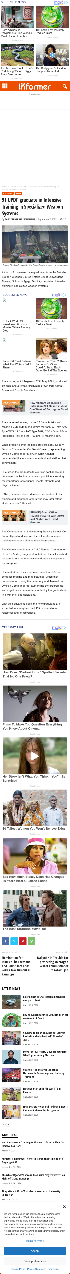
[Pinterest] (23, 941)
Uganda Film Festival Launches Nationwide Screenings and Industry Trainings (43, 1073)
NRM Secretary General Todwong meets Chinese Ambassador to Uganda (45, 1108)
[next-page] (8, 1125)
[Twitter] (14, 941)
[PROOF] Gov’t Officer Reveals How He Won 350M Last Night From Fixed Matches (46, 517)
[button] (64, 1207)
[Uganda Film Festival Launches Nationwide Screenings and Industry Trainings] (11, 1075)
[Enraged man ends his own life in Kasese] (11, 1094)
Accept (35, 1250)
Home (4, 186)
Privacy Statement (36, 1269)
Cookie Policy (18, 1269)
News (18, 193)
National (14, 186)
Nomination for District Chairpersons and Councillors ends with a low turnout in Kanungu (16, 966)
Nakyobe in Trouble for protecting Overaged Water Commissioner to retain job (52, 964)
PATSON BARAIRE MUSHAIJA (20, 219)
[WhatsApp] (31, 941)
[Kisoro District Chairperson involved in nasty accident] (11, 1002)
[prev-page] (4, 1125)
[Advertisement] (35, 101)
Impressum (53, 1269)
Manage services (35, 1241)
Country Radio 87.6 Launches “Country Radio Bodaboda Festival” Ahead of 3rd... (44, 1036)
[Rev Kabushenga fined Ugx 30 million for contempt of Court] (11, 1020)
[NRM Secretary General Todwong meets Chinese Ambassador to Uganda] (11, 1112)
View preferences (35, 1261)
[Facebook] (5, 941)
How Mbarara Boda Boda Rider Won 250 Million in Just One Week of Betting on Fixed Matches (48, 407)
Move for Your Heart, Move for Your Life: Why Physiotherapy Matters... (45, 1053)
